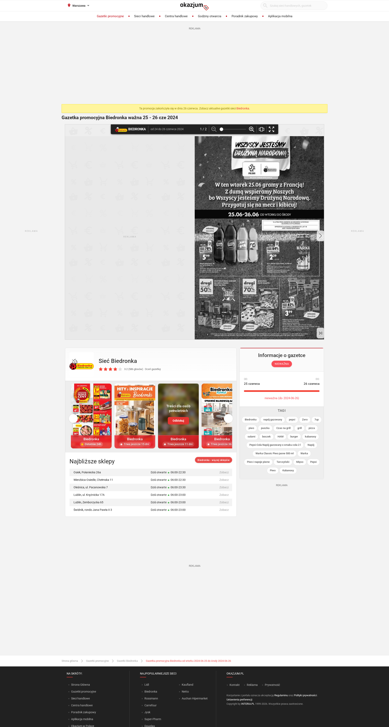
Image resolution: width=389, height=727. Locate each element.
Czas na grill (283, 428)
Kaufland (187, 684)
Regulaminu (281, 695)
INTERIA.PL (247, 703)
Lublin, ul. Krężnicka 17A (89, 494)
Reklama (252, 684)
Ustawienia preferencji (239, 699)
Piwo (273, 470)
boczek (266, 436)
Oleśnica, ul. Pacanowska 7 (91, 487)
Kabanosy (288, 470)
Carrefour (150, 705)
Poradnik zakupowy (83, 712)
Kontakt (235, 684)
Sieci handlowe (80, 698)
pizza (312, 428)
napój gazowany (272, 419)
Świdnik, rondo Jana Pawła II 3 (93, 509)
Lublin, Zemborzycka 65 (88, 502)
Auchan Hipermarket (195, 698)
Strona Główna (80, 684)
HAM (280, 436)
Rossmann (151, 698)
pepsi (292, 419)
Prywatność (272, 684)
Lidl (146, 684)
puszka (265, 428)
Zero (305, 419)
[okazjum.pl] (194, 6)
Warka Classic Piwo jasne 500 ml (274, 453)
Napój (311, 444)
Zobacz (224, 472)
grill (299, 428)
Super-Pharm (152, 719)
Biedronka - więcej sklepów (214, 460)
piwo (251, 428)
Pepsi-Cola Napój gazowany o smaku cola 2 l (275, 444)
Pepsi (313, 461)
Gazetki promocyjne (97, 660)
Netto (185, 691)
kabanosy (310, 436)
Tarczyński (283, 461)
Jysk (147, 712)
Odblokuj (178, 420)
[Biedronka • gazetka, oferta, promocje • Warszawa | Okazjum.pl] (81, 364)
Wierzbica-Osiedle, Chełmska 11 (93, 479)
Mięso (299, 461)
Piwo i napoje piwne (258, 461)
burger (294, 436)
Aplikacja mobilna (82, 719)
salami (251, 436)
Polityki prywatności (305, 695)
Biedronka (242, 108)
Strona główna (70, 660)
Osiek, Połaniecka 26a (87, 472)
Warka (304, 453)
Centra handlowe (82, 705)
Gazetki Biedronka (127, 660)
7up (316, 419)
